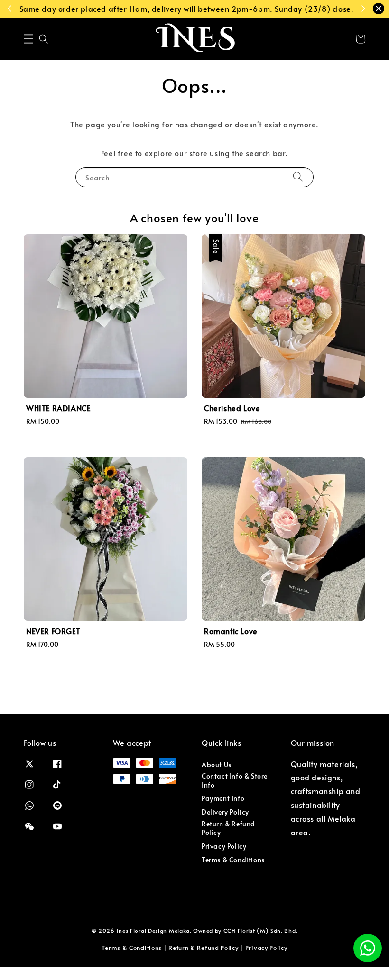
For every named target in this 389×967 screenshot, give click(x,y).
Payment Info (223, 798)
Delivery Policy (225, 811)
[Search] (298, 177)
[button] (28, 38)
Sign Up (49, 8)
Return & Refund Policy (228, 828)
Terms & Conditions (233, 859)
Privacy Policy (224, 846)
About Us (217, 765)
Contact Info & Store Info (235, 780)
